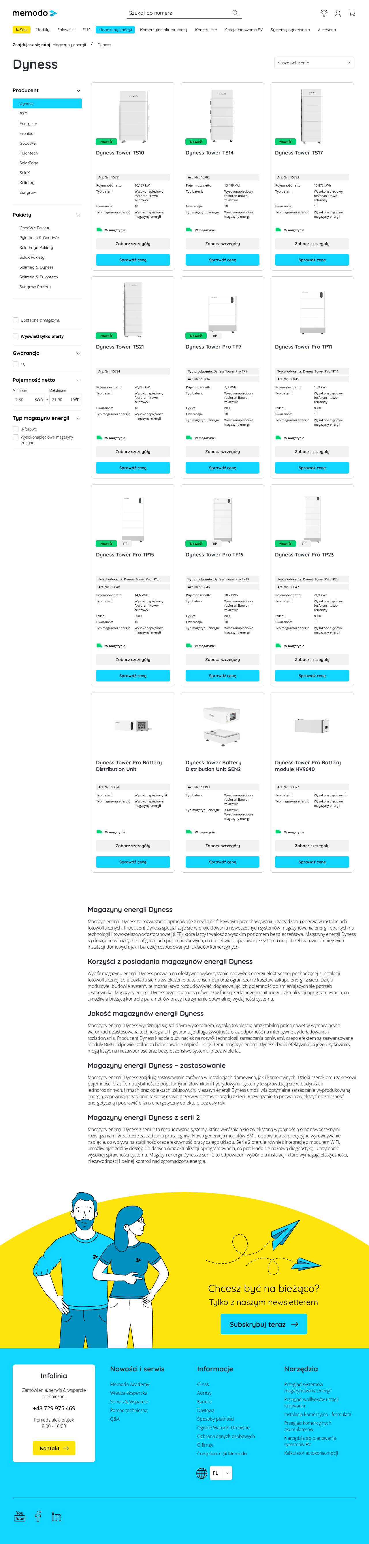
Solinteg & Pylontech (39, 277)
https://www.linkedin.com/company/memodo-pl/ (56, 1516)
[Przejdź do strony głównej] (35, 13)
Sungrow (28, 192)
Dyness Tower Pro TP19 (215, 554)
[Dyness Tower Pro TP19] (223, 518)
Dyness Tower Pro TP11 (303, 346)
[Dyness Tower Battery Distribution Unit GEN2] (223, 726)
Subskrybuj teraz (258, 1324)
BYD (23, 113)
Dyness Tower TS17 (299, 152)
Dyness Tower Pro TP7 (214, 346)
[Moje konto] (337, 15)
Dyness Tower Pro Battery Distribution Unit (129, 765)
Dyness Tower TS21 (120, 346)
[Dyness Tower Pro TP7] (223, 310)
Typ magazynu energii (41, 418)
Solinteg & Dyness (37, 267)
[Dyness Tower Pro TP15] (133, 518)
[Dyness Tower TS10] (133, 116)
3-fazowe (29, 429)
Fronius (26, 133)
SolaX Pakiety (32, 257)
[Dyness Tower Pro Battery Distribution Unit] (133, 726)
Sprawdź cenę (132, 259)
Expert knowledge (324, 13)
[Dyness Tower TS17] (312, 116)
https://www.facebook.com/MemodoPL (38, 1516)
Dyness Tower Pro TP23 (304, 554)
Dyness (26, 103)
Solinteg (27, 182)
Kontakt (50, 1448)
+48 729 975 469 (54, 1408)
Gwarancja (26, 353)
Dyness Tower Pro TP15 (125, 554)
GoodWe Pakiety (35, 227)
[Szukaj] (235, 13)
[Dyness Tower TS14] (223, 116)
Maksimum (64, 395)
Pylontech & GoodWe (39, 237)
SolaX (25, 172)
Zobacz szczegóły (133, 243)
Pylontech (29, 153)
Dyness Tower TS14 (210, 152)
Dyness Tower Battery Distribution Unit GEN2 (214, 765)
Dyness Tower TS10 (120, 152)
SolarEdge (29, 162)
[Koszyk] (351, 13)
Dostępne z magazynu (40, 320)
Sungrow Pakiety (35, 286)
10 (23, 364)
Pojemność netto (34, 380)
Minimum (28, 395)
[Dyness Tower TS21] (133, 310)
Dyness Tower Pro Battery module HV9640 (308, 765)
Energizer (28, 123)
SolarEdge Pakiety (36, 247)
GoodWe (28, 143)
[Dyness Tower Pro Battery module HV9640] (312, 726)
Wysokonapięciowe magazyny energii (47, 439)
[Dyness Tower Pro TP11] (312, 310)
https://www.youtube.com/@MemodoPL (20, 1516)
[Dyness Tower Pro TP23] (312, 518)
